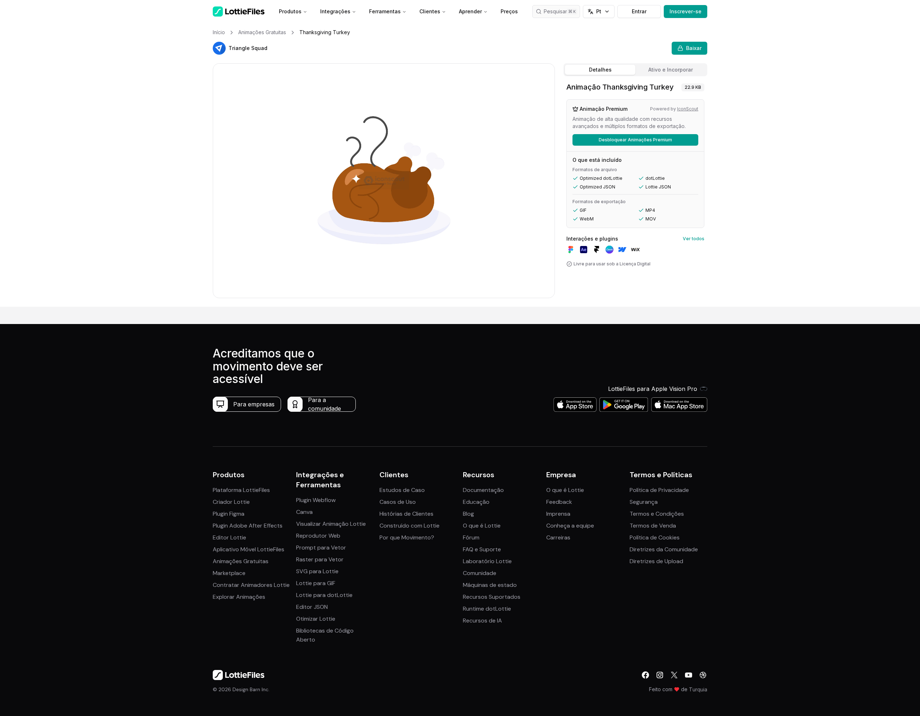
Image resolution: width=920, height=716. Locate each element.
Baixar (694, 48)
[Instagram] (660, 675)
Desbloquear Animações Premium (635, 139)
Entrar (639, 11)
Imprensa (558, 513)
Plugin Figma (228, 513)
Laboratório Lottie (487, 561)
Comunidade (479, 573)
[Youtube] (688, 675)
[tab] (600, 70)
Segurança (644, 502)
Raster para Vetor (320, 559)
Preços (509, 11)
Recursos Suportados (491, 597)
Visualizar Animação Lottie (331, 524)
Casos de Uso (398, 502)
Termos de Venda (653, 525)
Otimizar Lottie (315, 618)
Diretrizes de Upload (656, 561)
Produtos (290, 11)
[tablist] (635, 69)
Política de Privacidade (659, 490)
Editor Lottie (229, 537)
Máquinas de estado (490, 585)
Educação (476, 502)
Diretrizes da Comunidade (664, 549)
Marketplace (229, 573)
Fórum (471, 537)
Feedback (559, 502)
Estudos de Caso (402, 490)
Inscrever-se (686, 11)
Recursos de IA (482, 620)
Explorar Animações (239, 597)
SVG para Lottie (317, 571)
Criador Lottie (231, 502)
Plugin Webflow (316, 500)
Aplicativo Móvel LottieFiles (248, 549)
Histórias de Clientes (406, 513)
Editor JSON (312, 607)
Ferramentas (385, 11)
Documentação (483, 490)
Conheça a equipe (570, 525)
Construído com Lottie (410, 525)
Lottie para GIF (315, 583)
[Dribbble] (703, 675)
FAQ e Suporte (482, 549)
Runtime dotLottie (487, 608)
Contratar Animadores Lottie (251, 585)
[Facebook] (645, 675)
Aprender (470, 11)
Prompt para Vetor (321, 547)
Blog (468, 513)
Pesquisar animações (562, 11)
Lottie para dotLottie (324, 595)
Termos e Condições (657, 513)
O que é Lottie (482, 525)
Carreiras (558, 537)
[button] (219, 48)
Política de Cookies (655, 537)
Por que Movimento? (407, 537)
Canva (304, 512)
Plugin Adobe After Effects (247, 525)
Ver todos (693, 238)
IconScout (687, 108)
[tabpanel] (635, 193)
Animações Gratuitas (240, 561)
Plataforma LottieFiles (241, 490)
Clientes (429, 11)
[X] (674, 675)
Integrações (335, 11)
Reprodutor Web (318, 535)
